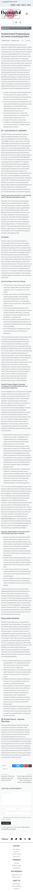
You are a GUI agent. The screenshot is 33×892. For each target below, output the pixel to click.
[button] (26, 14)
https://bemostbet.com (8, 518)
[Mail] (30, 765)
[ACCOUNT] (20, 22)
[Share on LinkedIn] (22, 765)
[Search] (13, 22)
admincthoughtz (6, 40)
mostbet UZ (5, 768)
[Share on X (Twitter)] (18, 765)
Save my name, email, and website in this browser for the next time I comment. (17, 818)
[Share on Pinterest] (26, 765)
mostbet (4, 765)
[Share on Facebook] (14, 765)
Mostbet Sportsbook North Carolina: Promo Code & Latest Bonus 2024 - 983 (15, 28)
